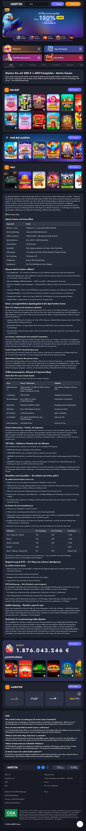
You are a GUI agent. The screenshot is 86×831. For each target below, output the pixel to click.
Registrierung (74, 4)
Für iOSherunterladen (60, 767)
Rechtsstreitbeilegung (23, 795)
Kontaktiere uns (23, 778)
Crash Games (56, 65)
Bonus (62, 792)
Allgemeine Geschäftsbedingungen (23, 792)
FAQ (23, 782)
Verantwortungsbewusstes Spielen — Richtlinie (62, 778)
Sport (44, 65)
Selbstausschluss (62, 774)
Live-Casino (32, 65)
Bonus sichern (48, 23)
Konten (62, 782)
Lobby (11, 65)
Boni (23, 786)
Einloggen (59, 4)
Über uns (23, 774)
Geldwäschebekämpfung (23, 803)
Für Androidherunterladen (74, 767)
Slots (20, 65)
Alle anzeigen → (75, 90)
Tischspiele (70, 65)
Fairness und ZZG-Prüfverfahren (23, 799)
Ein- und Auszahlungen (62, 786)
